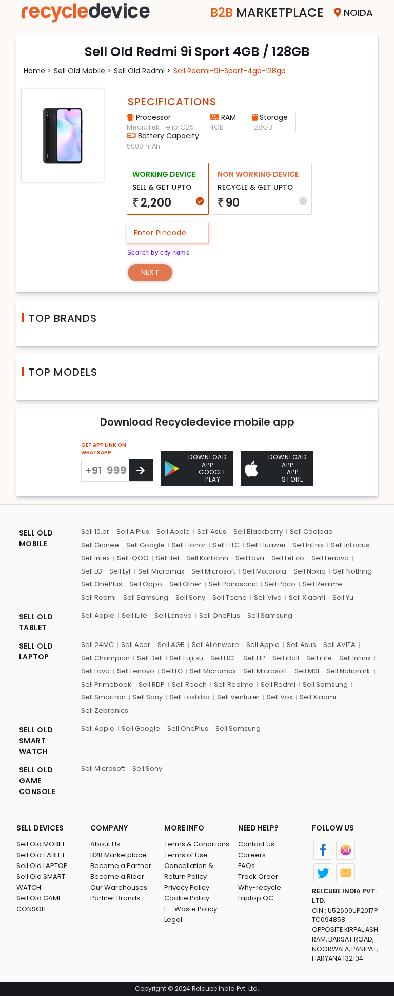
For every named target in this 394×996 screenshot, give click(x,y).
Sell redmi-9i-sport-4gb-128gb (229, 71)
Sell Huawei (266, 545)
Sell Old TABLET (40, 855)
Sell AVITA (339, 645)
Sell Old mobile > (82, 71)
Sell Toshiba (190, 697)
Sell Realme (322, 584)
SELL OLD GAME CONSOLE (37, 781)
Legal (173, 920)
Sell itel (167, 558)
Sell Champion (105, 658)
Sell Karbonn (207, 558)
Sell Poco (280, 584)
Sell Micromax (161, 571)
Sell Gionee (100, 545)
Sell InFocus (350, 545)
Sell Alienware (215, 645)
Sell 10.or (95, 532)
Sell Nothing (352, 571)
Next (150, 272)
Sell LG (91, 571)
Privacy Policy (186, 887)
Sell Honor (189, 545)
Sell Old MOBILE (41, 844)
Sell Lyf (120, 571)
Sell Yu (342, 597)
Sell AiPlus (132, 532)
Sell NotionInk (348, 671)
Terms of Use (186, 855)
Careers (252, 855)
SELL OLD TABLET (36, 622)
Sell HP (254, 658)
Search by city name (158, 252)
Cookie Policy (186, 898)
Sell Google (145, 545)
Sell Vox (279, 697)
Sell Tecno (229, 597)
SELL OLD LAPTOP (36, 651)
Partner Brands (115, 898)
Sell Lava (249, 558)
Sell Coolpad (311, 532)
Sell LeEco (287, 558)
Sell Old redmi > (142, 71)
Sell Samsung (145, 597)
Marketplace (267, 12)
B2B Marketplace (118, 855)
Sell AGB (171, 645)
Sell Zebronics (104, 710)
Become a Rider (117, 876)
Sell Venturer (238, 697)
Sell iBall (285, 658)
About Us (105, 844)
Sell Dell (150, 658)
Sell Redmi (98, 597)
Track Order (258, 876)
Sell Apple (173, 532)
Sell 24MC (97, 645)
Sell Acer (135, 645)
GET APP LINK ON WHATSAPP (103, 448)
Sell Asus (211, 532)
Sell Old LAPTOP (42, 866)
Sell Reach (189, 684)
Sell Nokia (309, 571)
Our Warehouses (118, 887)
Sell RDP (152, 684)
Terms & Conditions (196, 844)
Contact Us (256, 844)
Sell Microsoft (213, 571)
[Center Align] (141, 470)
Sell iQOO (133, 558)
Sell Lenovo (330, 558)
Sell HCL (223, 658)
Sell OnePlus (101, 584)
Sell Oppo (145, 584)
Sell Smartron (103, 697)
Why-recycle (259, 887)
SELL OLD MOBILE (36, 538)
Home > (37, 71)
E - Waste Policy (190, 909)
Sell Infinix (308, 545)
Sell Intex (95, 558)
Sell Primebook (106, 684)
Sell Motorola (264, 571)
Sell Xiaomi (307, 597)
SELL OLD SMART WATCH (36, 741)
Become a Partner (120, 866)
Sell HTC (226, 545)
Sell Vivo (268, 597)
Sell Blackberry (258, 532)
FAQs (246, 866)
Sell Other (185, 584)
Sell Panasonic (233, 584)
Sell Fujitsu (186, 658)
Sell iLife (134, 615)
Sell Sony (190, 597)
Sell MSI (306, 671)
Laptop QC (255, 898)
